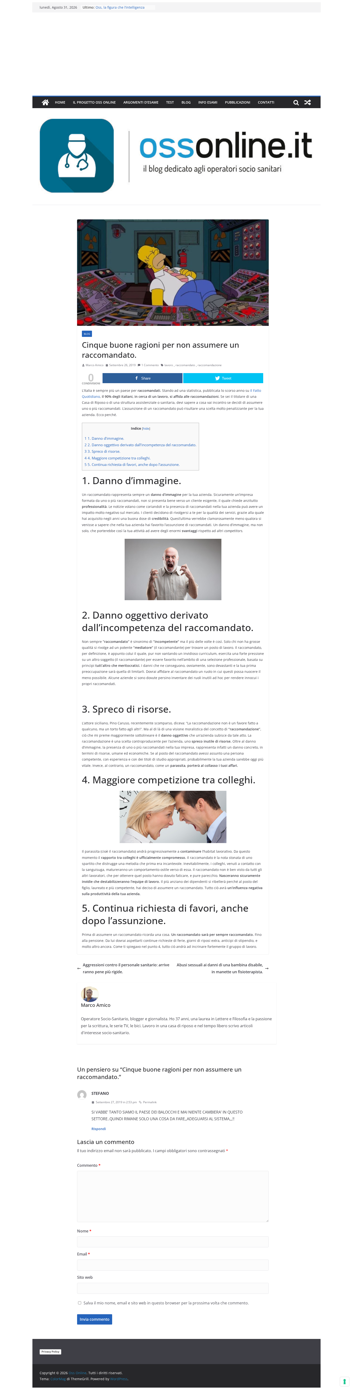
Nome (84, 1231)
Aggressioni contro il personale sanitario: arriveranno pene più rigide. (126, 968)
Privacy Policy (50, 1351)
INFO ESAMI (207, 102)
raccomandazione (210, 365)
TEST (170, 102)
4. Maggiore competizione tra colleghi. (118, 458)
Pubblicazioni (237, 102)
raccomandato (185, 365)
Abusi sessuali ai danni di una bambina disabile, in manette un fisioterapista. (220, 968)
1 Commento (150, 365)
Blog (186, 102)
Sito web (85, 1277)
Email (83, 1254)
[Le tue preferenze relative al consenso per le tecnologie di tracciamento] (344, 1381)
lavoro (168, 365)
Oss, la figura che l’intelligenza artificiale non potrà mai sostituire (123, 9)
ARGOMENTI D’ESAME (140, 102)
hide (146, 429)
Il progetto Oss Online (94, 102)
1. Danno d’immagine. (104, 438)
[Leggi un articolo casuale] (307, 102)
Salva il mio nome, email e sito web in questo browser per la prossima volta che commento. (166, 1303)
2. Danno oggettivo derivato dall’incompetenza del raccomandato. (140, 444)
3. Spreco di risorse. (102, 451)
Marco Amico (94, 365)
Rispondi (98, 1128)
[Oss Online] (45, 102)
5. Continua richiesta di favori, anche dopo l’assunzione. (132, 464)
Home (60, 102)
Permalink (150, 1102)
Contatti (266, 102)
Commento (89, 1165)
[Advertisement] (176, 59)
